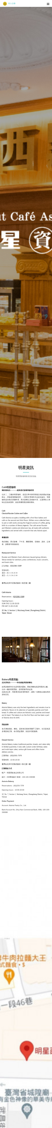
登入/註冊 (11, 3)
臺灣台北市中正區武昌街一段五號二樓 (16, 583)
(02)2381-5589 (16, 566)
